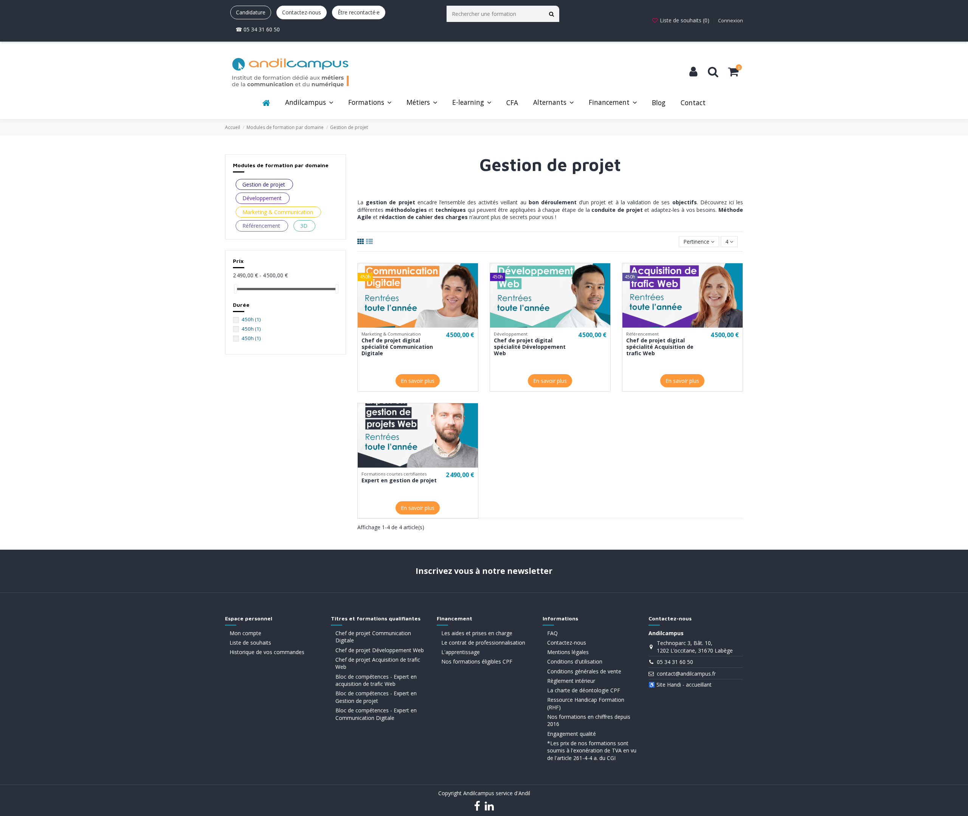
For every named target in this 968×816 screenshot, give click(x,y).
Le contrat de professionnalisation (483, 642)
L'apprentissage (460, 652)
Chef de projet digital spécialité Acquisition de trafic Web (659, 347)
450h (251, 319)
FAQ (552, 633)
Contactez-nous (301, 12)
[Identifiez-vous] (693, 72)
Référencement (261, 225)
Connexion (730, 20)
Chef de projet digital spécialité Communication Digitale (397, 347)
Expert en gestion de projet (399, 480)
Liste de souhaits (250, 642)
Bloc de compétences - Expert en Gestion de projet (376, 697)
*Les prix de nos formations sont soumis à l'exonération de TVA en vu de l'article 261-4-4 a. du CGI (591, 751)
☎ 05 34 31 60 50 (258, 29)
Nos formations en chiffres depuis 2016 (588, 720)
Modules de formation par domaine (281, 165)
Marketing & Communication (277, 212)
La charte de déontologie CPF (583, 690)
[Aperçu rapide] (423, 325)
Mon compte (245, 633)
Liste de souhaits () (684, 20)
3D (303, 225)
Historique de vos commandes (267, 652)
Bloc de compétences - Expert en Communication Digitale (376, 714)
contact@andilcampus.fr (686, 673)
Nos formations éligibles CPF (476, 661)
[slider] (235, 289)
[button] (309, 103)
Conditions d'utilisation (574, 661)
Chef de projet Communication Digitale (373, 636)
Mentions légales (568, 652)
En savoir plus (417, 380)
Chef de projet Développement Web (379, 650)
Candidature (250, 12)
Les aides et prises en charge (476, 633)
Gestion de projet (263, 184)
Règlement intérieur (571, 680)
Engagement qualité (571, 733)
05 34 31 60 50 (675, 661)
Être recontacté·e (359, 12)
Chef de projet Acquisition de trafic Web (377, 663)
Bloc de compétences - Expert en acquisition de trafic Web (376, 680)
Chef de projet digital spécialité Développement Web (530, 347)
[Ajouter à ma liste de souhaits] (412, 325)
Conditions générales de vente (584, 671)
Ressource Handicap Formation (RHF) (585, 703)
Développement (262, 198)
